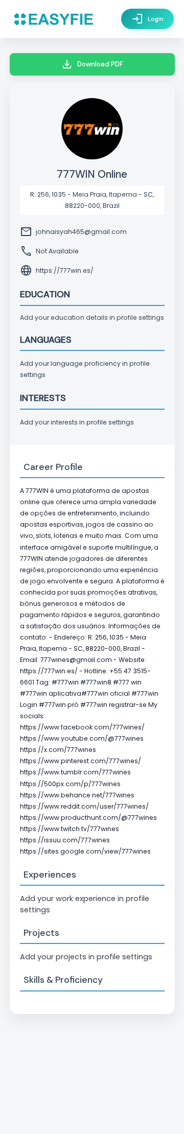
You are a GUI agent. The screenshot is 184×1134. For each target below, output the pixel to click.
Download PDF (92, 64)
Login (147, 19)
